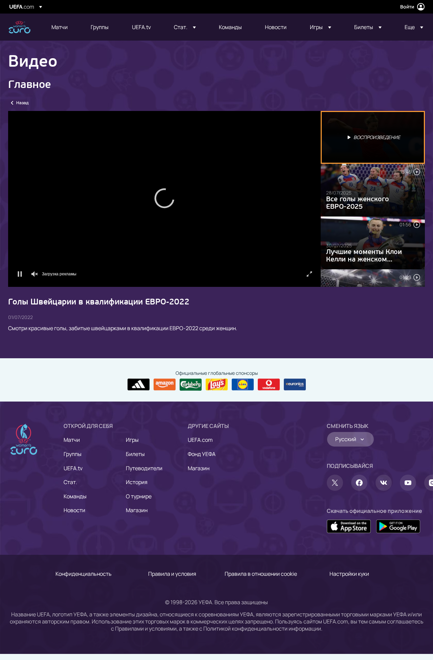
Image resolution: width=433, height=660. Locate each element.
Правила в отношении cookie (261, 573)
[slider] (164, 269)
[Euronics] (295, 385)
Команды (75, 496)
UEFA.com (200, 439)
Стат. (70, 482)
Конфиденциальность (83, 573)
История (136, 482)
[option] (373, 137)
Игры (132, 439)
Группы (73, 454)
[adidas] (139, 385)
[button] (184, 27)
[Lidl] (243, 385)
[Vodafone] (269, 385)
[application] (164, 199)
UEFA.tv (73, 468)
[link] (59, 27)
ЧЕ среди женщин (19, 27)
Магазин (136, 510)
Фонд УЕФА (201, 454)
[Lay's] (217, 385)
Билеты (135, 454)
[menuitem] (62, 27)
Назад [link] (22, 103)
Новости (74, 510)
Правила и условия (172, 573)
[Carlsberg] (191, 385)
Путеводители (144, 468)
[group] (49, 279)
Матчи (72, 439)
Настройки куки (349, 573)
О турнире (139, 496)
